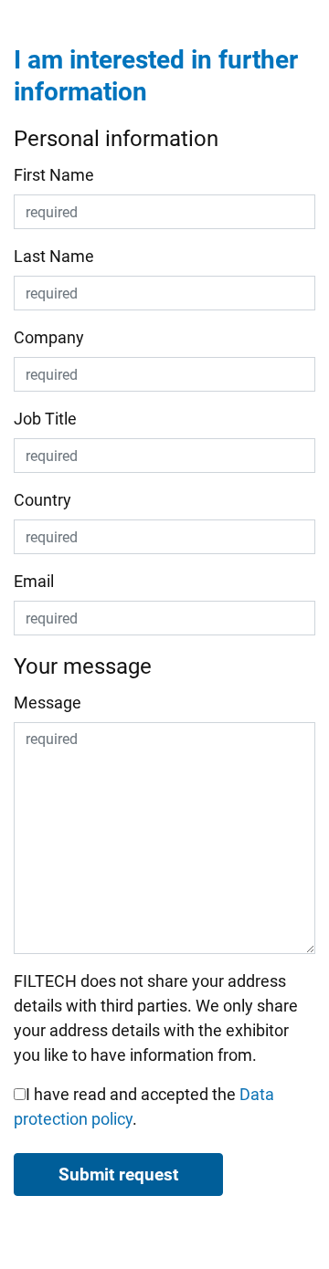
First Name (54, 174)
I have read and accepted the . (144, 1106)
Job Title (45, 418)
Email (34, 581)
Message (47, 702)
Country (42, 499)
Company (49, 337)
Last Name (54, 256)
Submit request (118, 1174)
